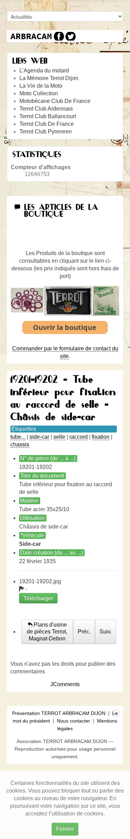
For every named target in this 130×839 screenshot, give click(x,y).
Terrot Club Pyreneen (45, 131)
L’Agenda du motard (44, 70)
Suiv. (105, 632)
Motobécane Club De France (54, 101)
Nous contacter (73, 721)
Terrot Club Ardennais (46, 109)
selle (59, 437)
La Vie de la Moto (40, 86)
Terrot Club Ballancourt (47, 116)
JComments (65, 684)
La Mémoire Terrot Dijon (48, 78)
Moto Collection (38, 93)
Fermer (65, 829)
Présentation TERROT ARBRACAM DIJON (58, 713)
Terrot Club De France (46, 124)
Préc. (84, 632)
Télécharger (38, 598)
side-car (39, 437)
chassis (19, 444)
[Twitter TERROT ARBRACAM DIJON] (70, 36)
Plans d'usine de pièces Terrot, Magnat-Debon (47, 631)
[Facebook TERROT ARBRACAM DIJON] (58, 36)
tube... (17, 437)
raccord (78, 437)
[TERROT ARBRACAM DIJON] (31, 36)
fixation (101, 437)
